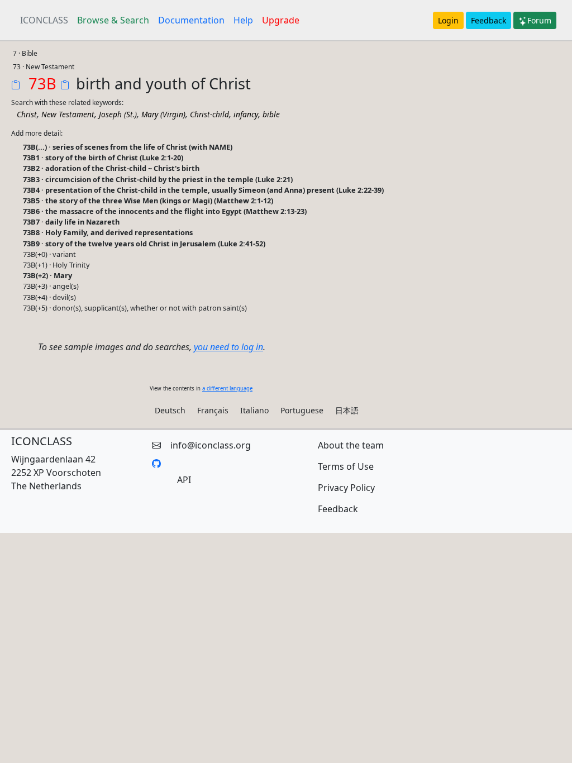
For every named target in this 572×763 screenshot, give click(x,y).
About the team (351, 445)
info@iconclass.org (210, 445)
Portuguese (301, 410)
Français (212, 410)
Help (243, 20)
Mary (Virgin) (163, 114)
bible (271, 114)
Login (448, 20)
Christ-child (209, 114)
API (184, 480)
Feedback (488, 20)
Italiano (254, 410)
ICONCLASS (44, 20)
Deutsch (170, 410)
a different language (227, 388)
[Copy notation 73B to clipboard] (18, 86)
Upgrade (280, 20)
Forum (539, 20)
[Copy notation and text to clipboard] (67, 86)
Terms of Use (346, 466)
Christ (27, 114)
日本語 (347, 410)
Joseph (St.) (118, 114)
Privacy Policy (346, 487)
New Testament (67, 114)
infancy (245, 114)
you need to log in (228, 347)
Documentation (191, 20)
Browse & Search (113, 20)
